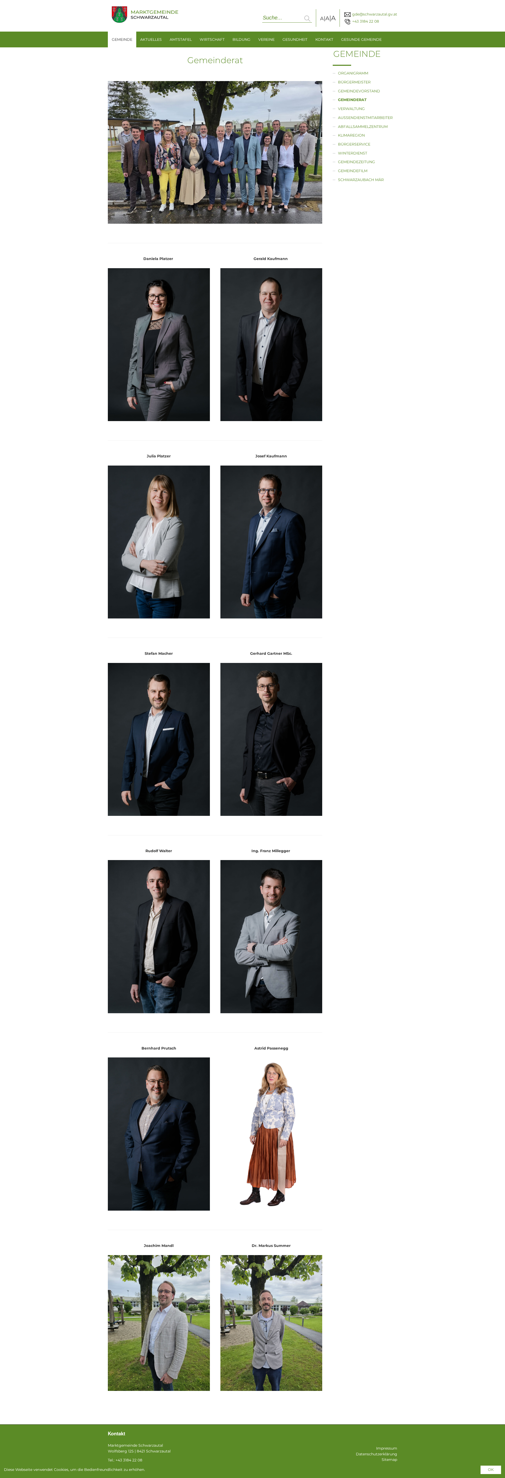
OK (491, 1469)
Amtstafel (181, 39)
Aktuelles (151, 39)
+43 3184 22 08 (365, 21)
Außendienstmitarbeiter (365, 117)
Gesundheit (294, 39)
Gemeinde (122, 39)
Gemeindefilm (352, 170)
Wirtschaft (212, 39)
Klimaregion (351, 135)
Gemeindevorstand (359, 91)
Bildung (241, 39)
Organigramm (353, 73)
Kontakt (324, 39)
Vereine (266, 39)
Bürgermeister (354, 82)
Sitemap (389, 1459)
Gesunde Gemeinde (361, 39)
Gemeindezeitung (356, 161)
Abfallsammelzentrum (363, 126)
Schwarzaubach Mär (361, 179)
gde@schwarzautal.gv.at (374, 14)
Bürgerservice (354, 144)
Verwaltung (351, 108)
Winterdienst (352, 153)
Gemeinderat (352, 99)
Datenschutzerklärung (376, 1454)
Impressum (386, 1448)
